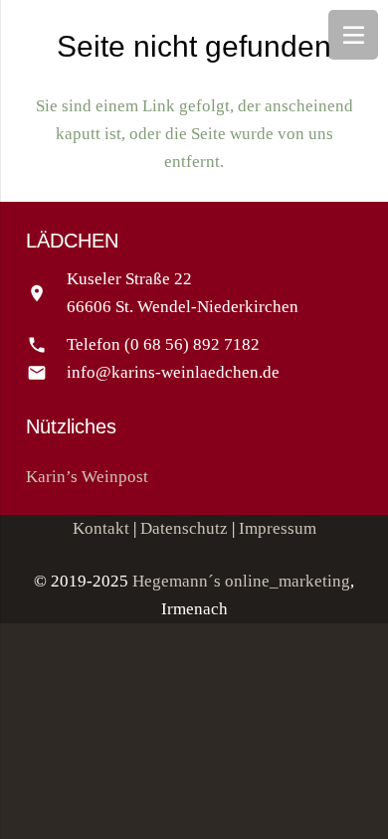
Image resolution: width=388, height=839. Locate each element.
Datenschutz (184, 528)
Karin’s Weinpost (87, 476)
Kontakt (101, 528)
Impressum (277, 528)
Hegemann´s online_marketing (241, 581)
